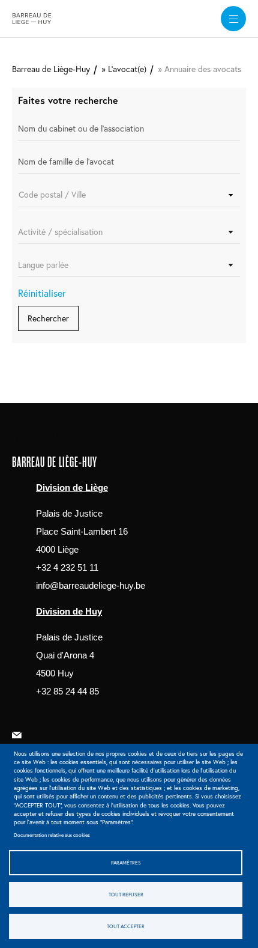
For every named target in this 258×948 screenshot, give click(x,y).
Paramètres (126, 862)
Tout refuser (126, 894)
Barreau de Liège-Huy (51, 68)
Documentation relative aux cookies (52, 834)
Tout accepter (126, 926)
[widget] (233, 18)
